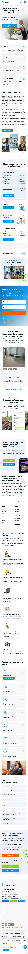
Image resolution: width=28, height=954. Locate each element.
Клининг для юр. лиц (9, 172)
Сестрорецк (17, 511)
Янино (3, 524)
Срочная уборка (7, 215)
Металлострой (5, 511)
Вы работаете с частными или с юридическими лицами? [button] (10, 795)
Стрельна (4, 520)
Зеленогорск (17, 520)
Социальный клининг (9, 228)
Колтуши (16, 505)
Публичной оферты (12, 944)
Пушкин (3, 518)
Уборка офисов (6, 181)
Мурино (3, 513)
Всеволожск (17, 504)
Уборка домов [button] (5, 909)
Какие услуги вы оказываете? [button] (9, 786)
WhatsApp (10, 460)
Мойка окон (6, 201)
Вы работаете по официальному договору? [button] (13, 799)
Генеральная (6, 177)
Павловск (4, 515)
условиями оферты (15, 318)
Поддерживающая (7, 175)
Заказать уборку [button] (7, 130)
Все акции (23, 253)
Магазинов (5, 185)
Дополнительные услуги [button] (7, 914)
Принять (5, 950)
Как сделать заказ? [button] (7, 823)
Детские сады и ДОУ (7, 233)
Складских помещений (8, 190)
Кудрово (3, 507)
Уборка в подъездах (7, 235)
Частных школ (6, 183)
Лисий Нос (4, 509)
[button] (9, 26)
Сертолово (17, 523)
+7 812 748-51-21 (8, 889)
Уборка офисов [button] (5, 912)
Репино (16, 522)
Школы (4, 231)
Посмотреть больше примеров (14, 389)
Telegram (10, 464)
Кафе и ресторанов (7, 188)
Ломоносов (17, 507)
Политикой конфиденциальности (10, 946)
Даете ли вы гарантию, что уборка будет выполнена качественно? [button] (12, 813)
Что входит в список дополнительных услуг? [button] (13, 809)
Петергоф (17, 509)
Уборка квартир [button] (5, 906)
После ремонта (6, 179)
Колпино (3, 505)
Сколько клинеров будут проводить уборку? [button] (13, 790)
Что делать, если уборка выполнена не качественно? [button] (12, 819)
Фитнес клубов (6, 187)
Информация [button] (4, 917)
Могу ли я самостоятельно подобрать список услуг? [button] (13, 804)
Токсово (16, 525)
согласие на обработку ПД (12, 322)
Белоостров (17, 518)
